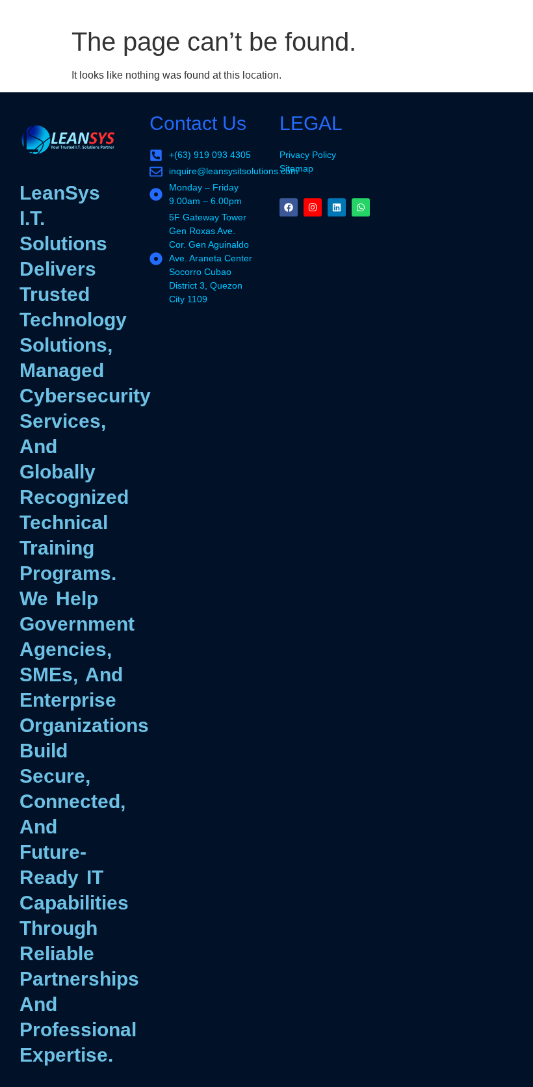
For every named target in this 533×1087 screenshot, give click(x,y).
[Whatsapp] (361, 207)
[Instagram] (313, 207)
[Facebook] (289, 207)
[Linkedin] (337, 207)
